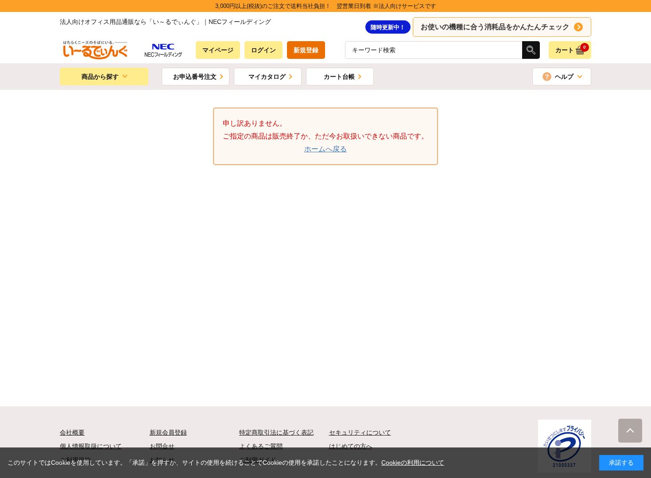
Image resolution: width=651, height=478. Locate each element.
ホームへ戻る (325, 149)
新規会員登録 (168, 432)
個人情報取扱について (91, 446)
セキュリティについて (360, 432)
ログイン (263, 50)
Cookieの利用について (412, 462)
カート (570, 49)
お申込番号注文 (195, 76)
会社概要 (72, 432)
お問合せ (162, 446)
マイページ (217, 50)
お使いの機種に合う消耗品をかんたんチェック (495, 27)
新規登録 (306, 50)
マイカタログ (267, 76)
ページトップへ (630, 431)
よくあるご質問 (261, 446)
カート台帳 (339, 76)
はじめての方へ (350, 446)
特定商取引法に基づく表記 (276, 432)
